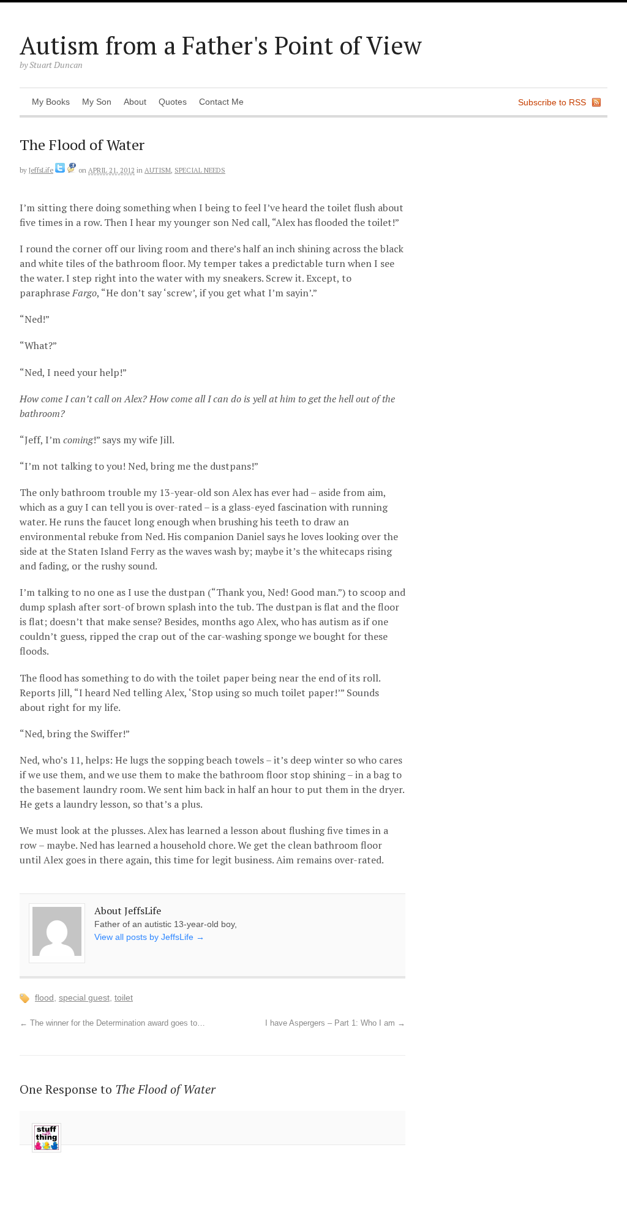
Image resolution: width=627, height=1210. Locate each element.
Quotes (173, 102)
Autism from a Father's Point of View (221, 45)
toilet (124, 997)
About (135, 102)
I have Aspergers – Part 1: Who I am (335, 1023)
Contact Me (221, 102)
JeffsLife (41, 170)
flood (44, 997)
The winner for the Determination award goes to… (112, 1023)
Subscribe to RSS (552, 102)
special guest (84, 997)
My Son (96, 102)
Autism (158, 170)
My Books (51, 102)
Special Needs (200, 170)
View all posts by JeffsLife (149, 937)
